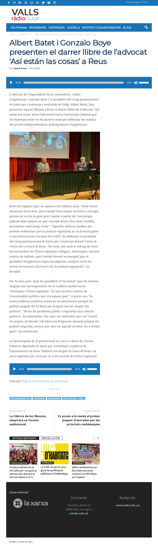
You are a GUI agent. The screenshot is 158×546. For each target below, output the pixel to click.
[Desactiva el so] (136, 83)
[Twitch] (54, 2)
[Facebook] (8, 3)
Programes (54, 398)
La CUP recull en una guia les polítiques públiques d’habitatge (54, 470)
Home (12, 34)
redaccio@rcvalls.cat (128, 505)
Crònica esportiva (19, 463)
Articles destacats (24, 438)
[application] (79, 82)
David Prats (20, 68)
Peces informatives (20, 398)
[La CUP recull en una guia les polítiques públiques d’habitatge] (55, 453)
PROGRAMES (37, 27)
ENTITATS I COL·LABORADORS (101, 27)
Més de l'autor (51, 438)
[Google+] (20, 3)
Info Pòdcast (19, 27)
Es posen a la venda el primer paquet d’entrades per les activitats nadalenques (79, 420)
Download (61, 381)
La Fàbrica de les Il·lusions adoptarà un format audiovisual (27, 420)
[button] (146, 27)
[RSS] (37, 3)
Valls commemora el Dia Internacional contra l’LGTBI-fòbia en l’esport (84, 472)
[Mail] (31, 3)
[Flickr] (14, 3)
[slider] (144, 82)
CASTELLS (73, 27)
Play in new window (36, 381)
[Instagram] (26, 3)
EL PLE (127, 27)
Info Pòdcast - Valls (73, 398)
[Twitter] (43, 3)
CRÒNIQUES (57, 27)
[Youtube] (49, 3)
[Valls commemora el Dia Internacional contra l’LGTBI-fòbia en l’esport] (86, 453)
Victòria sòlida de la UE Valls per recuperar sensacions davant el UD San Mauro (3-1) (23, 472)
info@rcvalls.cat (79, 513)
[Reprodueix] (11, 83)
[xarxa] (30, 503)
